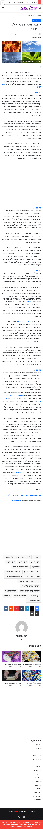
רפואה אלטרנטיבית (35, 792)
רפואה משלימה (37, 796)
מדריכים (38, 766)
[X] (32, 608)
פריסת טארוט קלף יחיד (30, 586)
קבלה (39, 401)
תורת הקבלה (37, 800)
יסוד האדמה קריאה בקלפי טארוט (17, 557)
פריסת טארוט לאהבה (13, 576)
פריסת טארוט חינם (12, 572)
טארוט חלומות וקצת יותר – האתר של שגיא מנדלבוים (24, 495)
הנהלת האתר (34, 34)
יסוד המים (9, 562)
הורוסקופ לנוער (36, 752)
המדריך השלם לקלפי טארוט (12, 664)
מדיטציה (20, 396)
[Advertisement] (21, 184)
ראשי (38, 15)
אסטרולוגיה (38, 748)
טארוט (6, 399)
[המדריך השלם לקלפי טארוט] (11, 656)
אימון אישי (38, 744)
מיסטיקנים (38, 777)
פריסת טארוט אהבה (20, 567)
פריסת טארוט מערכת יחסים (28, 581)
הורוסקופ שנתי (37, 755)
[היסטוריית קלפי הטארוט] (31, 675)
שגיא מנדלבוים (16, 501)
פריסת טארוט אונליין (31, 572)
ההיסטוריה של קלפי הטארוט (12, 683)
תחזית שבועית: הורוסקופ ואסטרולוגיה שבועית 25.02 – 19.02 (19, 2)
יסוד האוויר (34, 562)
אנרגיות (29, 302)
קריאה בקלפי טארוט (24, 322)
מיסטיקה (35, 567)
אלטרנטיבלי (11, 811)
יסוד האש (22, 562)
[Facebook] (37, 608)
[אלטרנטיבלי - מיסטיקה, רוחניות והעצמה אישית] (28, 8)
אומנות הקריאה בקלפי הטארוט (32, 664)
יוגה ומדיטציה (37, 763)
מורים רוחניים (37, 770)
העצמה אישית (37, 759)
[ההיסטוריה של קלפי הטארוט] (11, 675)
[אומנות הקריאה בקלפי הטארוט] (31, 656)
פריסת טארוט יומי (32, 576)
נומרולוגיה (38, 781)
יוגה (11, 396)
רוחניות (6, 596)
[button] (3, 3)
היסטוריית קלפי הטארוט (34, 683)
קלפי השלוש (20, 472)
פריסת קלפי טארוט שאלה (29, 591)
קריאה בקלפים (19, 596)
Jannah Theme (7, 822)
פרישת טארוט (10, 591)
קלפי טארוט (31, 15)
